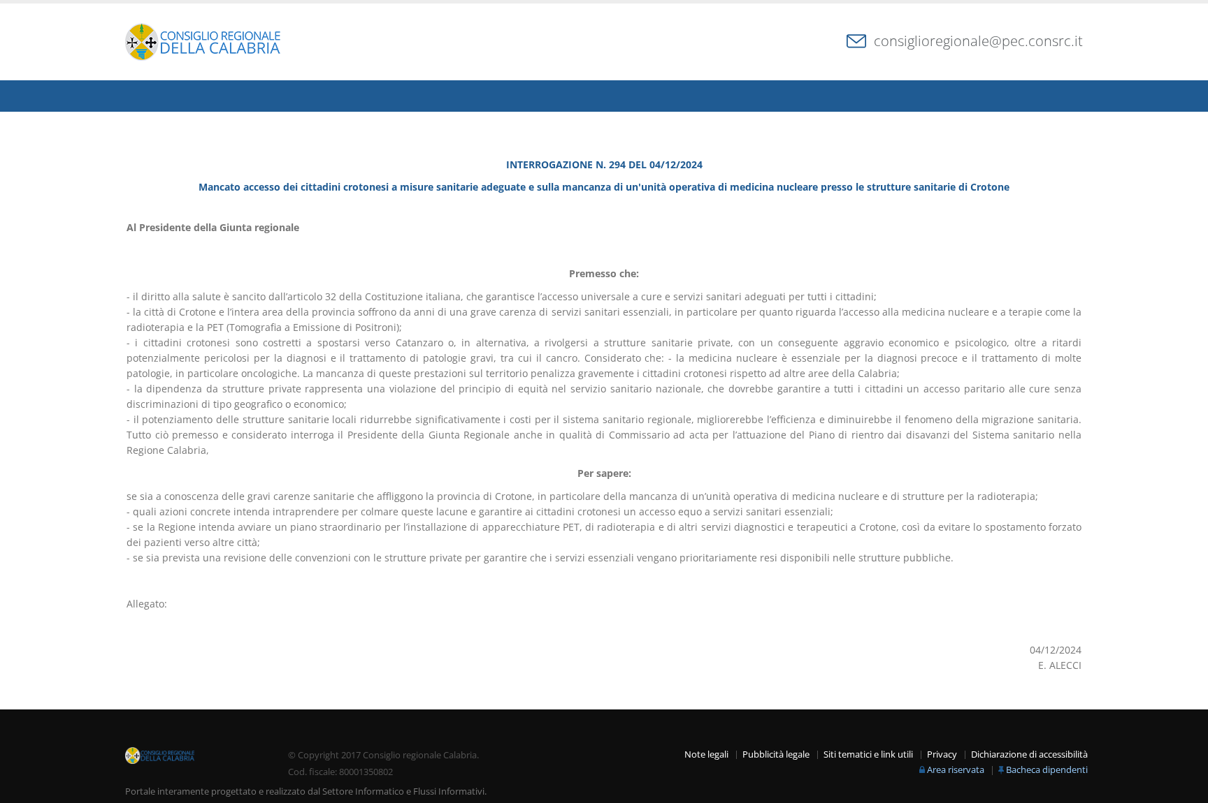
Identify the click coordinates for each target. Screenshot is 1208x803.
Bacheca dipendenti (1047, 770)
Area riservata (955, 770)
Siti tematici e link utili (868, 754)
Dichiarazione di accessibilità (1029, 754)
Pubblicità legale (776, 754)
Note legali (706, 754)
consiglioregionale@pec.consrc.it (978, 40)
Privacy (942, 754)
